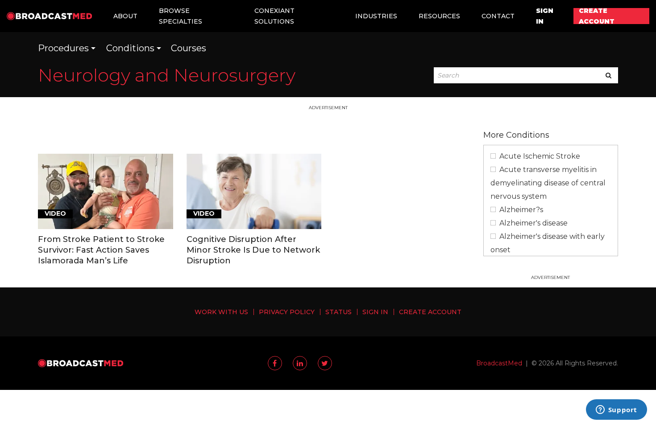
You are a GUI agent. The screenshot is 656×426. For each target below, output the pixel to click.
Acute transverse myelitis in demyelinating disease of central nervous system (548, 183)
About (125, 16)
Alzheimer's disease (533, 223)
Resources (439, 16)
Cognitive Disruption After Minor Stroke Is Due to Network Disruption (253, 250)
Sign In (544, 16)
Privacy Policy (287, 312)
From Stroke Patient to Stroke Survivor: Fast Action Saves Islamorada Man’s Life (101, 250)
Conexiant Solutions (274, 16)
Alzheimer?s (521, 209)
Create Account (596, 16)
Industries (376, 16)
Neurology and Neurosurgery (166, 75)
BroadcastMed (499, 363)
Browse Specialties (180, 16)
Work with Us (221, 312)
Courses (188, 48)
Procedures (63, 48)
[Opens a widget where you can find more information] (616, 410)
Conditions (130, 48)
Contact (498, 16)
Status (338, 312)
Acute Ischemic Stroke (539, 156)
